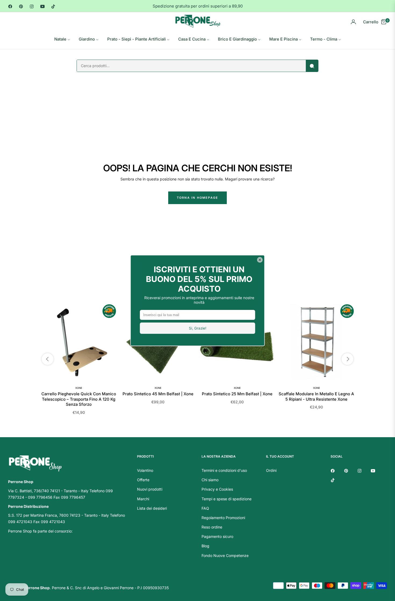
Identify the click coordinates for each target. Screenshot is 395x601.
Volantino (145, 470)
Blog (205, 546)
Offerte (143, 479)
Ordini (271, 470)
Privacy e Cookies (217, 489)
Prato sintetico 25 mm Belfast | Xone (237, 393)
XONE (78, 387)
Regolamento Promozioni (223, 517)
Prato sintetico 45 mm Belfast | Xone (158, 393)
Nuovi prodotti (149, 489)
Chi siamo (210, 479)
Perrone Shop (37, 587)
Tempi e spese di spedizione (227, 499)
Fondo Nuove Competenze (225, 555)
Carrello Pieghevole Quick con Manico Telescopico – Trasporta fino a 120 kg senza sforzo (78, 399)
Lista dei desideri (152, 508)
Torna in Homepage (197, 198)
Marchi (143, 499)
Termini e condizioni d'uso (224, 470)
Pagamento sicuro (217, 536)
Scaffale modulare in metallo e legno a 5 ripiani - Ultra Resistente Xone (316, 396)
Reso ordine (212, 527)
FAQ (205, 508)
